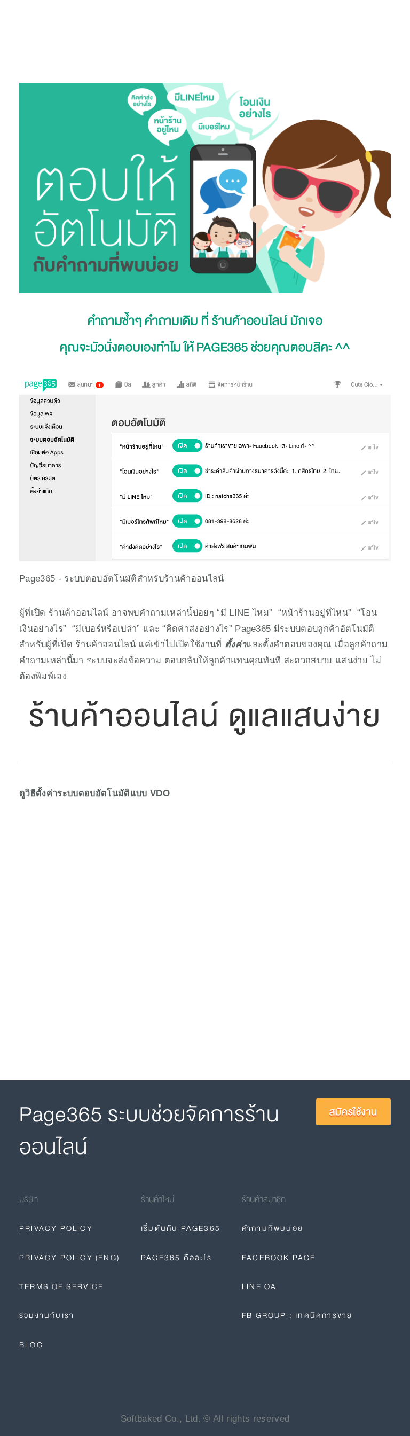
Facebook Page (279, 1257)
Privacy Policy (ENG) (69, 1257)
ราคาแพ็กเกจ (86, 20)
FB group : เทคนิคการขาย (297, 1315)
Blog (188, 20)
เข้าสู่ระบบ (299, 19)
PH (249, 20)
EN (271, 20)
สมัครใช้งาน (356, 19)
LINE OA (259, 1286)
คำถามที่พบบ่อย (272, 1228)
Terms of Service (61, 1286)
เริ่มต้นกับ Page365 (180, 1228)
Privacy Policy (56, 1228)
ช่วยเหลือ (146, 20)
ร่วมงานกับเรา (46, 1315)
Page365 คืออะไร (176, 1257)
